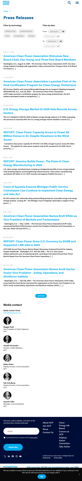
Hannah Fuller (8, 401)
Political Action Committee (64, 440)
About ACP (48, 422)
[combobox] (57, 31)
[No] (79, 474)
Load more (41, 296)
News (45, 429)
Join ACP (47, 425)
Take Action (64, 446)
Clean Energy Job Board (64, 425)
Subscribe (13, 447)
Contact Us (48, 432)
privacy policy (33, 437)
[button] (77, 3)
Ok (41, 476)
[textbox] (57, 31)
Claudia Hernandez (10, 345)
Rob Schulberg (9, 383)
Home (5, 11)
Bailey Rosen (8, 364)
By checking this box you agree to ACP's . (22, 437)
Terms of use (46, 457)
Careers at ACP (64, 433)
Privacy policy (58, 457)
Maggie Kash (8, 327)
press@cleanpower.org (12, 312)
